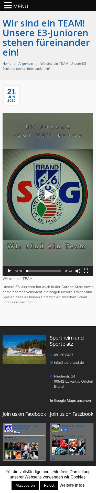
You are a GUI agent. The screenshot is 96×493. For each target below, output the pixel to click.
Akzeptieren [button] (25, 485)
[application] (48, 194)
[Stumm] (77, 271)
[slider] (43, 271)
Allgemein (25, 64)
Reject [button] (49, 485)
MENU (20, 6)
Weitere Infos (72, 485)
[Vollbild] (86, 271)
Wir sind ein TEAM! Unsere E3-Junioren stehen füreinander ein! (46, 37)
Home (7, 64)
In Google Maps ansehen (70, 400)
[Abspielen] (9, 271)
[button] (47, 194)
